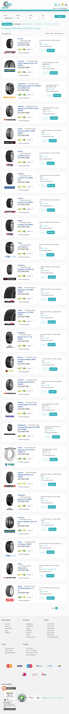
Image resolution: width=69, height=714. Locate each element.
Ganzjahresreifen (10, 652)
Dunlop (28, 628)
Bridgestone (30, 624)
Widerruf (8, 632)
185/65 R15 (50, 635)
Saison (5, 15)
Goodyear (29, 630)
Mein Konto (59, 5)
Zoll (43, 15)
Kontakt (7, 624)
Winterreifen (9, 650)
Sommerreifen (9, 648)
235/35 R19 (50, 632)
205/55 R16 (50, 624)
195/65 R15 (50, 630)
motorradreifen (31, 655)
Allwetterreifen (26, 24)
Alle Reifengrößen (52, 637)
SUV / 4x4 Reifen (31, 650)
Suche (60, 16)
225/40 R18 (50, 628)
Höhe (30, 15)
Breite (18, 15)
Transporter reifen (32, 652)
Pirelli (28, 635)
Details (43, 50)
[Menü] (40, 696)
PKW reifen (29, 648)
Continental (29, 626)
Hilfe (6, 630)
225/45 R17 (50, 626)
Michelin (28, 632)
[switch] (38, 698)
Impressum (8, 628)
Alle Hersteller (30, 637)
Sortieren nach (49, 33)
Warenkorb (51, 50)
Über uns (8, 626)
